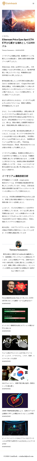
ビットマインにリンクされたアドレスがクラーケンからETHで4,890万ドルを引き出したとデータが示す (18, 441)
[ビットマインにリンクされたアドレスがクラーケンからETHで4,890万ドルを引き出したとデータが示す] (18, 428)
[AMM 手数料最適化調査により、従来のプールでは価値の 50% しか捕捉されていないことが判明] (18, 400)
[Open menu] (33, 3)
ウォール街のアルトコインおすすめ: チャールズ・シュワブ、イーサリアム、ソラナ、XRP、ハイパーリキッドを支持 (18, 355)
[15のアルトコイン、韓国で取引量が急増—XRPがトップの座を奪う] (18, 373)
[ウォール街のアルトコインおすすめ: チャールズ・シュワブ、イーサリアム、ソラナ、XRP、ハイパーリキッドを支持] (18, 342)
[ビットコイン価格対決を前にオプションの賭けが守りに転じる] (18, 315)
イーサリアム (5, 36)
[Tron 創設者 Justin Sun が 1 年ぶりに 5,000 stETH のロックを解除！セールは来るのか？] (18, 287)
